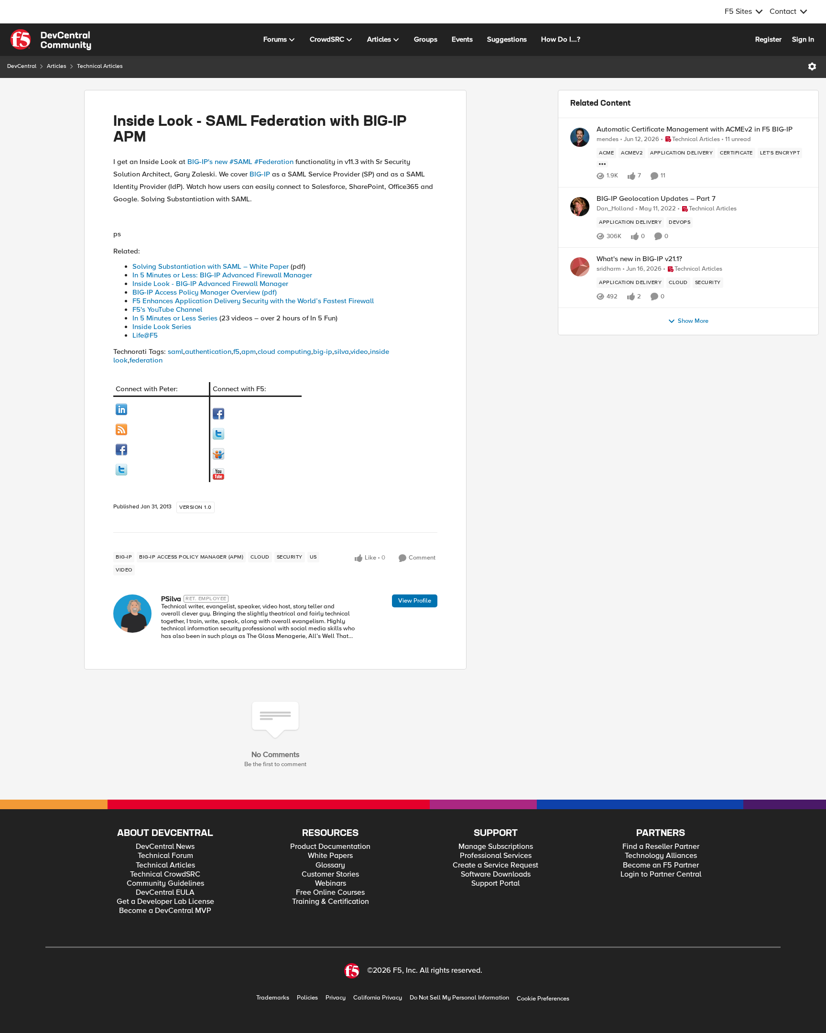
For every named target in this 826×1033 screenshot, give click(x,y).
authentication (208, 351)
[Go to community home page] (50, 39)
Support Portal (495, 883)
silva (341, 351)
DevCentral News (165, 846)
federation (146, 360)
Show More (693, 321)
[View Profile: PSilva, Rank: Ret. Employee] (132, 613)
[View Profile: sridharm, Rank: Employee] (579, 266)
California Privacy (377, 997)
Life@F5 (145, 335)
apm (248, 351)
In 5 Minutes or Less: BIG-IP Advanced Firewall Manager (222, 275)
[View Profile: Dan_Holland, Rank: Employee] (579, 206)
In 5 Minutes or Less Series (174, 318)
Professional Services (496, 855)
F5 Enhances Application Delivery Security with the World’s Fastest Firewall (253, 301)
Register (768, 39)
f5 (236, 351)
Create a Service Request (495, 865)
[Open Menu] (812, 66)
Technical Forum (165, 855)
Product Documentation (330, 846)
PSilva (171, 598)
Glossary (330, 865)
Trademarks (272, 997)
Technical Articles (100, 66)
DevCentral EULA (165, 892)
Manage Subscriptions (495, 846)
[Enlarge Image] (161, 409)
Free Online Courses (330, 892)
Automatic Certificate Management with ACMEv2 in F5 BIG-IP (695, 129)
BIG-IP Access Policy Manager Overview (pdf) (204, 292)
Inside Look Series (161, 326)
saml (175, 351)
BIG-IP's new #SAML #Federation (240, 161)
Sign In (803, 39)
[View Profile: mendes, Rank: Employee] (579, 137)
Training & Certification (330, 901)
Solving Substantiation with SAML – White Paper (210, 266)
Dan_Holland (615, 208)
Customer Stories (330, 874)
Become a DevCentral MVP (165, 910)
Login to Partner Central (660, 874)
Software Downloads (496, 874)
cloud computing (284, 351)
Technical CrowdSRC (165, 874)
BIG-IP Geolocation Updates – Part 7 (656, 199)
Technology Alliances (661, 855)
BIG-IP (260, 174)
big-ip (322, 351)
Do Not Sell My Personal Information (459, 997)
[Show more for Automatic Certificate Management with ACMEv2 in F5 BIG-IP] (602, 164)
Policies (307, 997)
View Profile (414, 600)
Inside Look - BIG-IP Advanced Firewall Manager (210, 283)
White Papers (330, 855)
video (359, 351)
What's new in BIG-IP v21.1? (639, 259)
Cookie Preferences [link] (543, 998)
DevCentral (21, 66)
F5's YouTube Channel (167, 309)
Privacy (336, 997)
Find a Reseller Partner (660, 846)
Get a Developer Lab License (165, 901)
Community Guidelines (165, 883)
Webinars (330, 883)
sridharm (609, 269)
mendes (608, 139)
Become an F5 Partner (661, 865)
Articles (56, 66)
